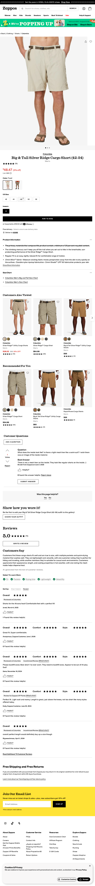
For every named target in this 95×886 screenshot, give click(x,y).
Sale (67, 15)
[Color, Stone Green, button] (8, 339)
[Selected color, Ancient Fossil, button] (4, 339)
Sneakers (37, 15)
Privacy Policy (81, 870)
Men (15, 15)
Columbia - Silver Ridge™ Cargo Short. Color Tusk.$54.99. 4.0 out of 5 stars (47, 326)
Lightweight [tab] (46, 579)
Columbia (25, 34)
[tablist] (47, 579)
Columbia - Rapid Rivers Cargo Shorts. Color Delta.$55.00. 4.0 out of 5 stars (78, 395)
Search (73, 8)
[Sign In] (84, 8)
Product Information (11, 240)
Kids (21, 15)
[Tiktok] (12, 823)
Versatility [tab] (60, 579)
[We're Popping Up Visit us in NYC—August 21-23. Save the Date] (47, 23)
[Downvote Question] (7, 461)
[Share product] (85, 41)
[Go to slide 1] (45, 147)
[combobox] (45, 8)
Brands (28, 15)
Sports (46, 15)
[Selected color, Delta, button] (65, 339)
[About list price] (11, 173)
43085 (15, 233)
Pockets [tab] (17, 579)
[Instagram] (5, 823)
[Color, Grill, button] (46, 339)
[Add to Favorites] (28, 302)
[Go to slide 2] (47, 147)
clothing (9, 34)
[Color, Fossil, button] (42, 339)
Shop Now (65, 2)
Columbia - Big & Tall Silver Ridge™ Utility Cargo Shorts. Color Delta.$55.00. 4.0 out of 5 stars (78, 327)
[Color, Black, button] (39, 339)
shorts (17, 34)
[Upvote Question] (7, 450)
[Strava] (19, 823)
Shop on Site (72, 24)
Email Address (11, 804)
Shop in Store (86, 24)
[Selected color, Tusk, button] (35, 339)
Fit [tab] (7, 579)
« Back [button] (2, 34)
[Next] (92, 318)
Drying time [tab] (30, 579)
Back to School (57, 15)
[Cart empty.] (90, 8)
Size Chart (7, 273)
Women (7, 15)
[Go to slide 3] (49, 147)
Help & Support (85, 15)
